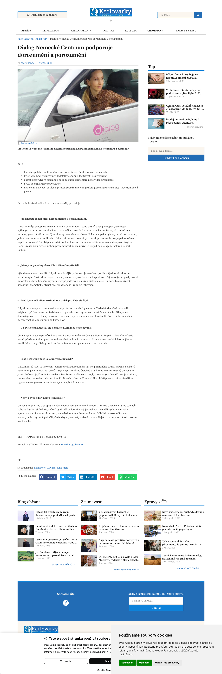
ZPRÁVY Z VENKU (186, 30)
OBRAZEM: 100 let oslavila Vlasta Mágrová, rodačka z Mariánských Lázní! (118, 560)
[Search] (198, 15)
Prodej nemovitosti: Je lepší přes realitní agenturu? (183, 121)
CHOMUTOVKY (156, 30)
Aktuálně (26, 30)
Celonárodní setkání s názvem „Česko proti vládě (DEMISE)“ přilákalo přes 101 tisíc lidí (184, 109)
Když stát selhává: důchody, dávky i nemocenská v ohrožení (183, 513)
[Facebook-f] (66, 603)
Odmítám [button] (144, 662)
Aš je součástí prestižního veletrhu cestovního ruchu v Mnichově (119, 541)
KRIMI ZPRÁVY (51, 30)
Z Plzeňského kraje (57, 467)
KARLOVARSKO (79, 30)
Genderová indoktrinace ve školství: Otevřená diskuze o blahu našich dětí (56, 529)
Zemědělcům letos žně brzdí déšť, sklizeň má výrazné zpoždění (182, 557)
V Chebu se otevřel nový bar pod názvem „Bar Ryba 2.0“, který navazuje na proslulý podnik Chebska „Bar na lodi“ (184, 95)
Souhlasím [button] (127, 662)
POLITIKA (108, 30)
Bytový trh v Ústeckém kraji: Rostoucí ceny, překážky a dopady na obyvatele (55, 515)
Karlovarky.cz (25, 38)
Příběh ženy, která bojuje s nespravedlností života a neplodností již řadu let (182, 78)
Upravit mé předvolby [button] (167, 662)
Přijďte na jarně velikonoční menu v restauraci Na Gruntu (120, 527)
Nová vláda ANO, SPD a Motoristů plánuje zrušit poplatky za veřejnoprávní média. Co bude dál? (182, 529)
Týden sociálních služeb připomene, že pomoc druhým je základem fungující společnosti (181, 544)
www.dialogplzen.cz (71, 444)
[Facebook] (111, 20)
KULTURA (131, 30)
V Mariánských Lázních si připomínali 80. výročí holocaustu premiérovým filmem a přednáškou (120, 515)
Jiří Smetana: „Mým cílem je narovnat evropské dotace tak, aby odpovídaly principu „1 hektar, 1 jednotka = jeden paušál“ (55, 557)
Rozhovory (41, 38)
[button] (48, 477)
